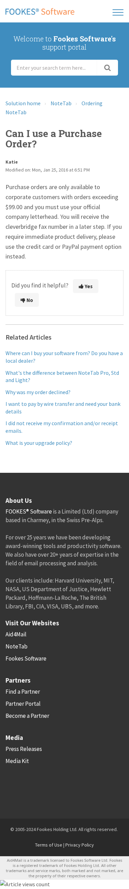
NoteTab (61, 103)
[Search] (107, 68)
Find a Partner (23, 691)
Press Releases (24, 749)
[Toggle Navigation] (117, 11)
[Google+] (68, 787)
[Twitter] (32, 787)
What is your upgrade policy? (39, 442)
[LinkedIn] (50, 787)
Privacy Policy (79, 845)
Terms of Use (48, 845)
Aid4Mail (16, 634)
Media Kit (17, 761)
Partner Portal (23, 703)
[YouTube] (86, 787)
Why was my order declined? (38, 392)
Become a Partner (27, 716)
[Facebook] (14, 787)
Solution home (23, 103)
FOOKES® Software (29, 511)
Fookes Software (26, 658)
